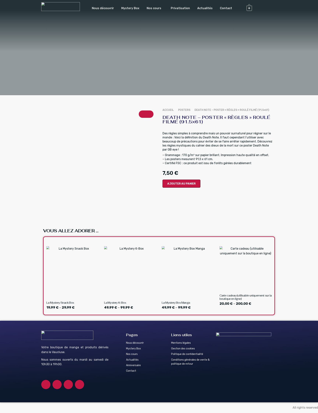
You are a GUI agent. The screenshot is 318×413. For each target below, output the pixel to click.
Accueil (168, 110)
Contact (226, 8)
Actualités (205, 8)
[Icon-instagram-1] (57, 384)
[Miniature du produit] (146, 114)
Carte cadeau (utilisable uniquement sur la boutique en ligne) (246, 297)
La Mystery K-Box (115, 302)
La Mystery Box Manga (176, 302)
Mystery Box (130, 8)
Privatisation (180, 8)
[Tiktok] (79, 384)
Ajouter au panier (181, 183)
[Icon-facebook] (45, 384)
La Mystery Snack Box (60, 302)
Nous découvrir (103, 8)
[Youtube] (68, 384)
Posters (184, 110)
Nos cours (154, 8)
